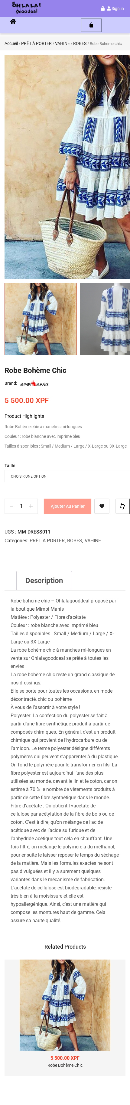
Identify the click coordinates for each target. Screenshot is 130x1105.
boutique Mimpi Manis (40, 609)
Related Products (65, 946)
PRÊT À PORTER (36, 43)
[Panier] (91, 25)
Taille (10, 465)
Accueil (11, 43)
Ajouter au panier (68, 506)
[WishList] (101, 506)
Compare (122, 506)
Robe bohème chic (30, 601)
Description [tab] (44, 580)
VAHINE (62, 43)
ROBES (79, 43)
